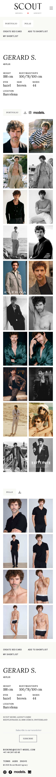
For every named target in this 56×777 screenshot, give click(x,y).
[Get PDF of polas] (19, 492)
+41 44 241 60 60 (11, 752)
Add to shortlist (38, 31)
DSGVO (23, 761)
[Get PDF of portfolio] (25, 112)
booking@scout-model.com (19, 750)
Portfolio (11, 23)
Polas (28, 23)
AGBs (15, 761)
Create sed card (12, 31)
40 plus (6, 64)
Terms (6, 761)
